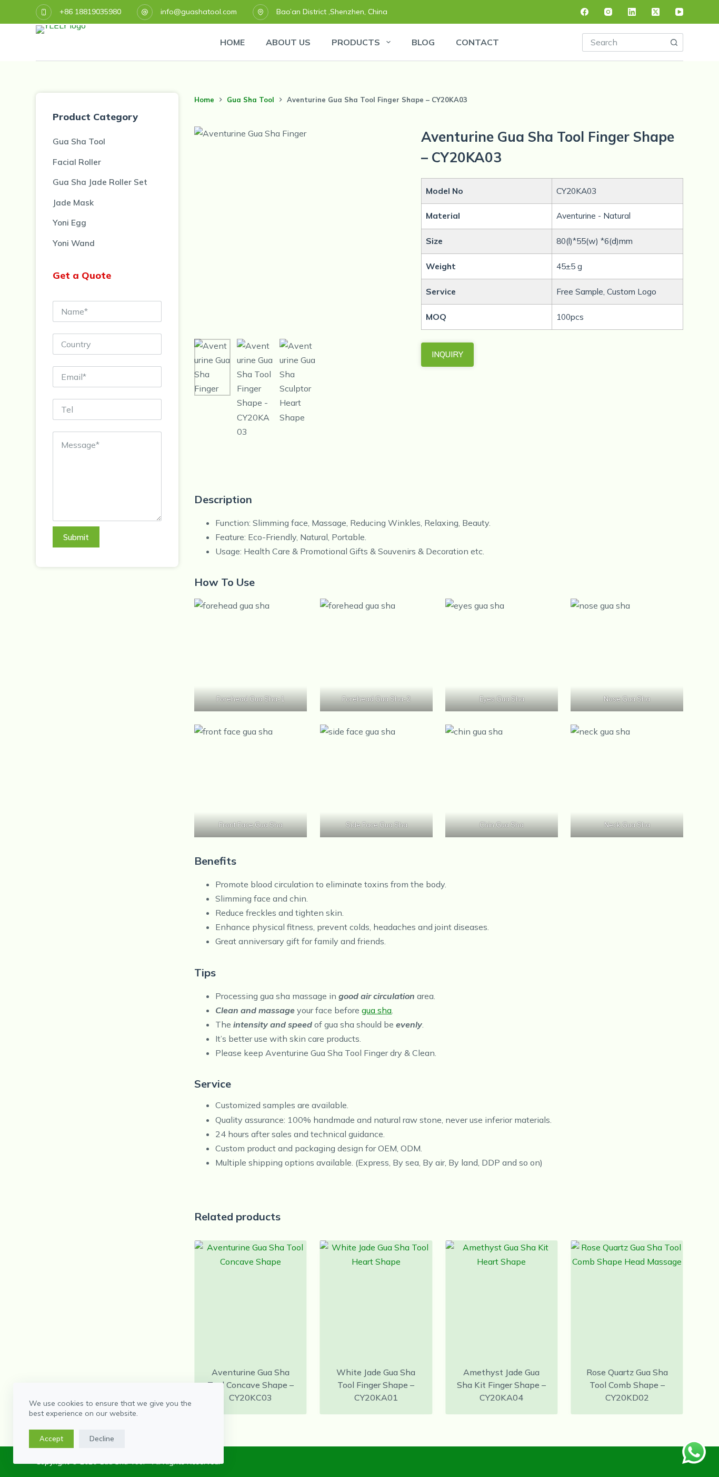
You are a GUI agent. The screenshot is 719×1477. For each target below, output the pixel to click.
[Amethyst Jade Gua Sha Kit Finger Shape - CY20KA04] (501, 1296)
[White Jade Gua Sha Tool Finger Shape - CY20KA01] (376, 1296)
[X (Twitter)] (656, 12)
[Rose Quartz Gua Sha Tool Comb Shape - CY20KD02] (627, 1296)
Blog (423, 42)
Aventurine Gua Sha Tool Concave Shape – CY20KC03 (250, 1385)
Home (232, 42)
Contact (477, 42)
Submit (76, 537)
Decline (101, 1438)
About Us (288, 42)
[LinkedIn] (632, 12)
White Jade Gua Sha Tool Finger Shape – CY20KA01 (375, 1385)
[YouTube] (679, 12)
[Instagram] (608, 12)
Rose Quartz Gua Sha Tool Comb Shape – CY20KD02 (627, 1385)
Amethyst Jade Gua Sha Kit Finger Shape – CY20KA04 (501, 1385)
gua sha (377, 1010)
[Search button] (674, 42)
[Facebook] (584, 12)
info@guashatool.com (199, 11)
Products (356, 42)
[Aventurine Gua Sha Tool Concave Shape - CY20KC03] (250, 1296)
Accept (51, 1438)
